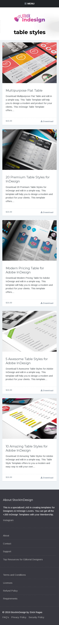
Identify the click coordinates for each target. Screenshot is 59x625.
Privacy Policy (18, 617)
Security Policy (36, 617)
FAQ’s (5, 617)
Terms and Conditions (14, 574)
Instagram (8, 520)
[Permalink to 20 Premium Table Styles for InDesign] (29, 149)
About (6, 535)
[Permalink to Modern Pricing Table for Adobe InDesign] (29, 240)
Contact (7, 543)
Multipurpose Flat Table (24, 90)
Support (7, 551)
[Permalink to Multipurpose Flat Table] (29, 62)
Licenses (7, 582)
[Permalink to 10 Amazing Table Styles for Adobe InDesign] (29, 418)
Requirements (10, 598)
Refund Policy (10, 590)
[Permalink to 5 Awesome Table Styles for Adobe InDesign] (29, 331)
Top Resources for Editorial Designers (23, 559)
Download (47, 121)
